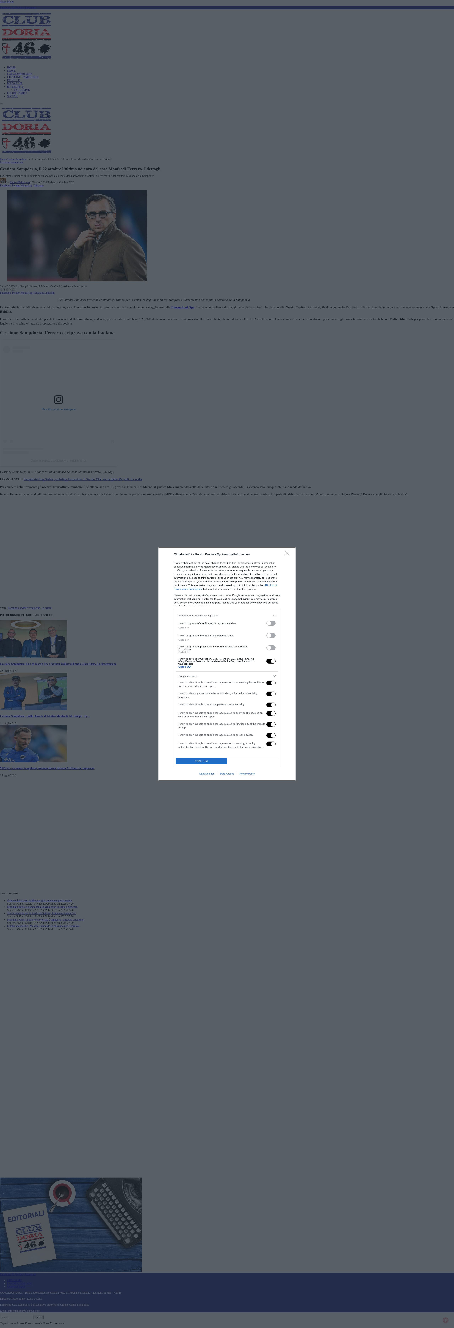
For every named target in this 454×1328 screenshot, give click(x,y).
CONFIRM (201, 761)
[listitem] (227, 615)
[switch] (271, 623)
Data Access (227, 773)
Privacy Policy (247, 773)
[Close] (288, 554)
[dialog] (227, 664)
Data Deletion (207, 773)
